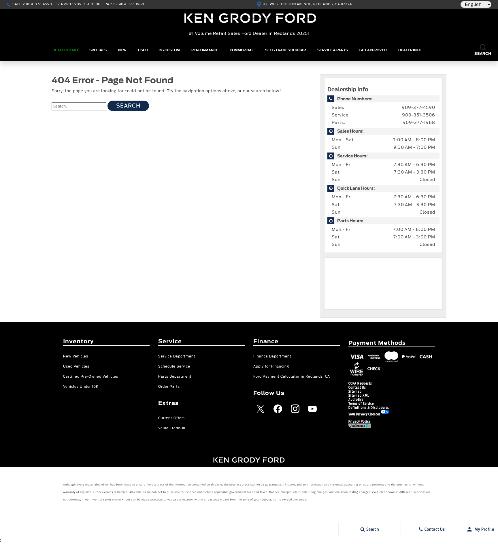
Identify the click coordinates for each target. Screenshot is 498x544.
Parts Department (175, 376)
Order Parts (169, 386)
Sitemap (355, 391)
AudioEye (355, 400)
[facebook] (278, 409)
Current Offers (171, 418)
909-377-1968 (419, 122)
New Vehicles (75, 356)
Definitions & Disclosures (368, 408)
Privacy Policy (359, 421)
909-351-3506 (418, 115)
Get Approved (373, 50)
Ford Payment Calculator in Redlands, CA (291, 376)
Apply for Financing (271, 366)
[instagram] (295, 409)
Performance (204, 50)
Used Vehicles (76, 366)
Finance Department (272, 356)
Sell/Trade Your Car (285, 50)
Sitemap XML (358, 396)
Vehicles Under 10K (81, 386)
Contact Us (357, 387)
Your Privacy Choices (364, 414)
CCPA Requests (360, 383)
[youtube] (312, 409)
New (122, 50)
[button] (483, 50)
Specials (98, 50)
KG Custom (169, 50)
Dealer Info (409, 50)
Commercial (242, 50)
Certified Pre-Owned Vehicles (90, 376)
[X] (260, 409)
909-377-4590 (418, 107)
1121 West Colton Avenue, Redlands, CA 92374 (307, 4)
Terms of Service (361, 404)
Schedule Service (174, 366)
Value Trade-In (171, 428)
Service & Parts (332, 50)
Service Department (176, 356)
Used (143, 50)
